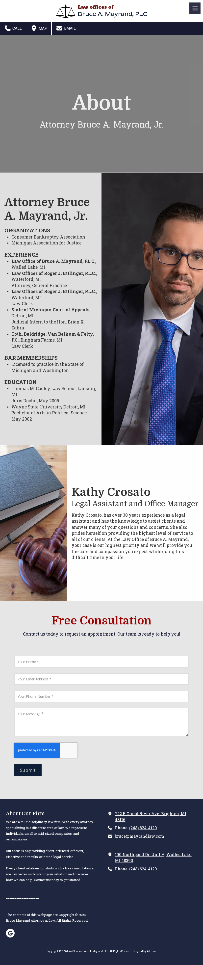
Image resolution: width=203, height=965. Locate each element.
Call (16, 28)
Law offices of (95, 7)
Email (69, 28)
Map (42, 28)
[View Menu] (195, 8)
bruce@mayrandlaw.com (139, 836)
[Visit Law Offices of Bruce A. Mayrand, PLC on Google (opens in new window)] (10, 933)
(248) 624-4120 (143, 827)
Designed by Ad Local (144, 951)
